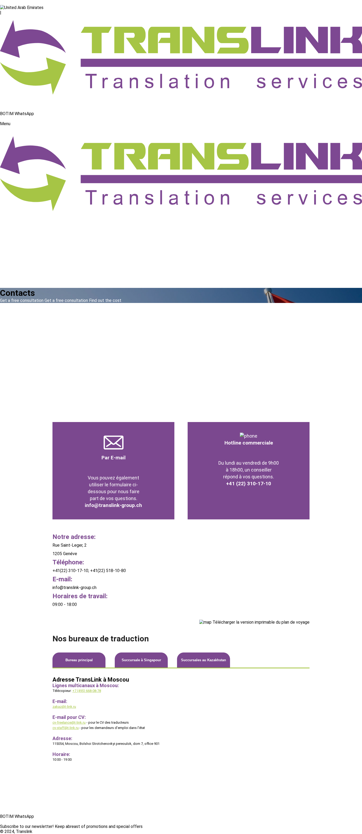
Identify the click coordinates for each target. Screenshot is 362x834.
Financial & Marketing (19, 230)
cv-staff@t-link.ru (65, 728)
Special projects (15, 225)
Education (9, 270)
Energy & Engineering (19, 245)
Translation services (18, 220)
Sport (5, 260)
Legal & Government (19, 250)
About (5, 214)
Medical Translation (18, 255)
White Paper (11, 801)
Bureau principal (79, 660)
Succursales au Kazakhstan (203, 660)
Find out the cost (105, 300)
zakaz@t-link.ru (64, 707)
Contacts (8, 285)
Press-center (12, 280)
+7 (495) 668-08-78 (86, 691)
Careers (7, 275)
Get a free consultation (66, 300)
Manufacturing (13, 235)
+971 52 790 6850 (17, 108)
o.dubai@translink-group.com (27, 2)
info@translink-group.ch (113, 505)
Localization (11, 265)
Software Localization (20, 240)
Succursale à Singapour (141, 660)
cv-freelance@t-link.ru (69, 722)
